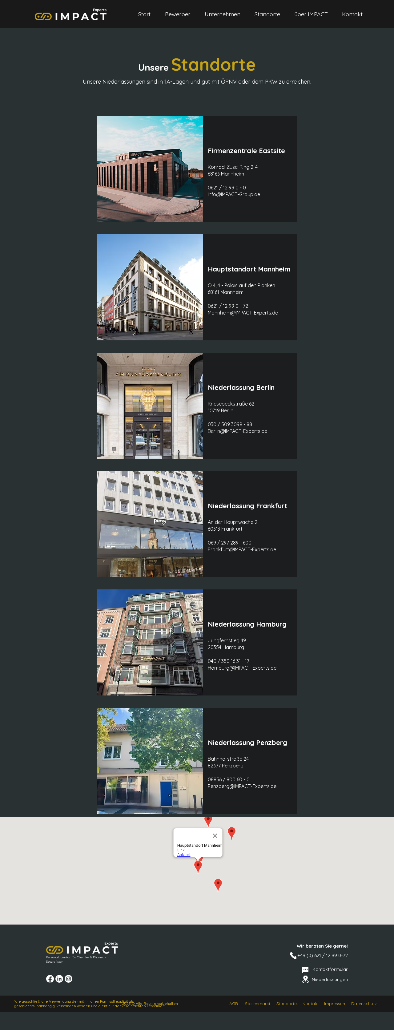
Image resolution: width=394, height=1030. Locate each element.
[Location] (305, 979)
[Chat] (305, 970)
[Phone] (293, 955)
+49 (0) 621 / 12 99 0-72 (322, 955)
